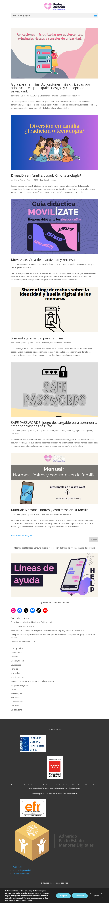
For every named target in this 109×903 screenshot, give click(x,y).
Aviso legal (17, 867)
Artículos (14, 656)
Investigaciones (17, 677)
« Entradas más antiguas (21, 535)
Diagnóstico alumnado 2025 (23, 641)
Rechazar (80, 895)
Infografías (15, 673)
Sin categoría (16, 710)
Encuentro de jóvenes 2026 (22, 626)
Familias (54, 95)
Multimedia (15, 697)
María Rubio (19, 95)
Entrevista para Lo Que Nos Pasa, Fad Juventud (31, 622)
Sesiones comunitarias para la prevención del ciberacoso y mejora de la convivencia (47, 630)
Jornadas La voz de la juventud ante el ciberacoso (32, 681)
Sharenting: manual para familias (37, 338)
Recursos (76, 95)
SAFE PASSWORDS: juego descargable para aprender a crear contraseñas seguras (54, 424)
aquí (21, 898)
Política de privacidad (22, 870)
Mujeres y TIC (17, 693)
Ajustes (96, 895)
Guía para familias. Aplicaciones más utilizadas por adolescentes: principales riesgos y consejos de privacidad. (50, 88)
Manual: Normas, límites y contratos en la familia (50, 509)
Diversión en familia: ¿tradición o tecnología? (46, 175)
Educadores (45, 95)
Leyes (13, 689)
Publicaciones (65, 95)
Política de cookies (21, 873)
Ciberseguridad (69, 264)
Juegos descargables (83, 430)
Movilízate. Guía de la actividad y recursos (43, 259)
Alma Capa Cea (21, 342)
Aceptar (63, 895)
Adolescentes (48, 430)
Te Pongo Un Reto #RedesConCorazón (31, 264)
